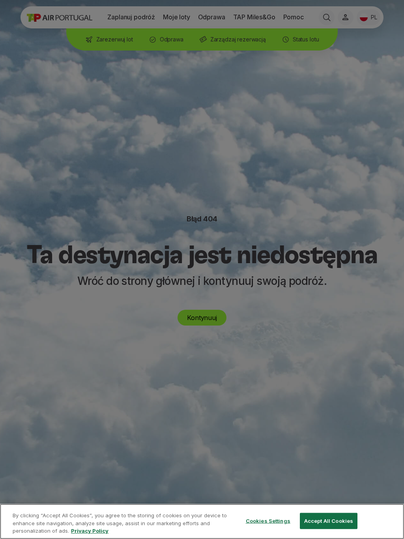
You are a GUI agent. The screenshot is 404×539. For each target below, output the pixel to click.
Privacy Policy (89, 531)
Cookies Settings (268, 520)
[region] (202, 521)
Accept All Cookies (328, 520)
